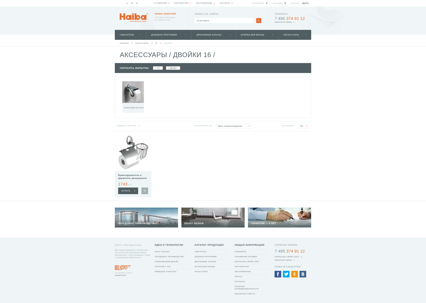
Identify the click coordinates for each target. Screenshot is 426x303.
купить (125, 191)
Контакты (240, 281)
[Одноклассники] (294, 274)
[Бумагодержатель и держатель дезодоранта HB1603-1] (133, 152)
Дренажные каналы (209, 35)
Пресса (239, 276)
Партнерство (242, 266)
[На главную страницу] (133, 17)
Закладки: (277, 3)
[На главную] (127, 3)
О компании (160, 3)
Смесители (127, 35)
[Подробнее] (144, 191)
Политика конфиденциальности (247, 288)
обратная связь (283, 22)
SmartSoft (121, 275)
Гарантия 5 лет (163, 266)
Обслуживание (243, 271)
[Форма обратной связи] (132, 3)
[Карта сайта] (137, 3)
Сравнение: (258, 3)
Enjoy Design (162, 252)
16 (156, 43)
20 (301, 126)
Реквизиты (240, 252)
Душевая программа (164, 35)
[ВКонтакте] (303, 274)
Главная (124, 43)
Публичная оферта (245, 294)
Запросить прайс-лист (247, 262)
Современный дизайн (167, 262)
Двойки (168, 43)
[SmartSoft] (123, 266)
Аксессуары (291, 35)
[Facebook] (278, 274)
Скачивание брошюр (246, 257)
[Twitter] (286, 274)
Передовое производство (169, 257)
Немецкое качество (166, 271)
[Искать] (258, 20)
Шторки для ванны (252, 35)
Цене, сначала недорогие (230, 126)
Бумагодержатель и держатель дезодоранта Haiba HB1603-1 (132, 178)
